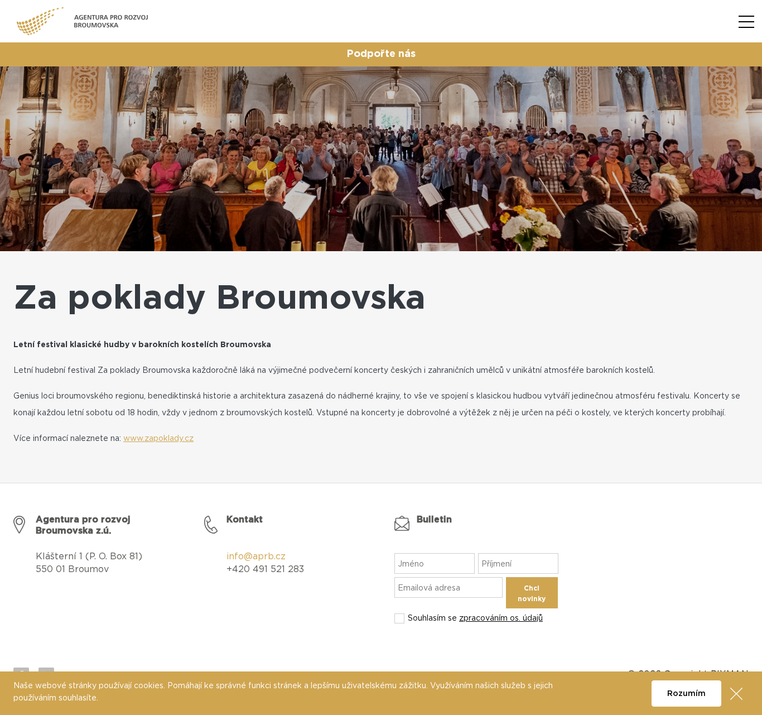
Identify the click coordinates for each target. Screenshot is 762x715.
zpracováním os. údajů (501, 618)
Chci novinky (532, 593)
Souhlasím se (475, 618)
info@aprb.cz (256, 556)
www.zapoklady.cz (158, 439)
